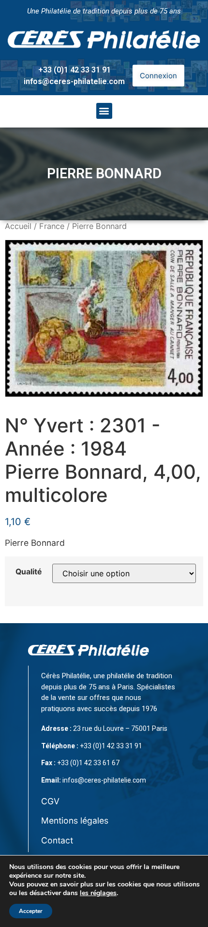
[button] (104, 111)
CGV (50, 801)
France (51, 226)
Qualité (28, 572)
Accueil (18, 226)
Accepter (31, 911)
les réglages (98, 893)
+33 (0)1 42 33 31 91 (74, 69)
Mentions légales (74, 820)
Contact (57, 840)
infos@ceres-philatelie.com (74, 81)
